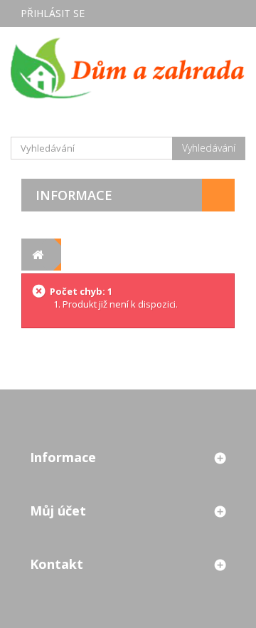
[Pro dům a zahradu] (128, 67)
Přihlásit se (53, 13)
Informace (74, 195)
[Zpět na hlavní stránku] (37, 255)
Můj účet (58, 510)
